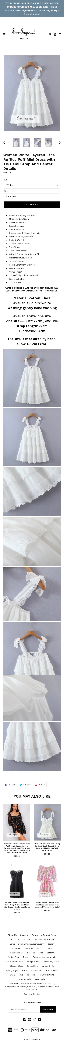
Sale (34, 975)
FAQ (38, 948)
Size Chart (16, 948)
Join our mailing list (32, 1002)
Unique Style (48, 966)
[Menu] (4, 34)
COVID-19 (48, 948)
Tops (40, 953)
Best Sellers (52, 970)
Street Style (32, 966)
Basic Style (39, 979)
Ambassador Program (45, 939)
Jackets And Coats (14, 961)
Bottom (50, 953)
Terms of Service (32, 994)
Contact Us (14, 939)
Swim (12, 975)
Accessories (37, 970)
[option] (16, 142)
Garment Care (17, 953)
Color (6, 180)
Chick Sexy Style (51, 961)
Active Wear (13, 957)
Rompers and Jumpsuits (44, 957)
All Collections (47, 975)
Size (6, 191)
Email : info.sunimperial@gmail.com (27, 944)
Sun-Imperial (35, 1039)
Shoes (25, 970)
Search (51, 944)
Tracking (29, 948)
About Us (12, 935)
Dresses (31, 953)
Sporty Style (12, 970)
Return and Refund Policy (44, 935)
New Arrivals (25, 979)
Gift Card (27, 939)
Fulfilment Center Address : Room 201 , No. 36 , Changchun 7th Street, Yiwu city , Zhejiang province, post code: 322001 (32, 987)
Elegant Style (16, 966)
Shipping (24, 935)
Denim (26, 957)
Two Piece (24, 975)
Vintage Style (32, 961)
